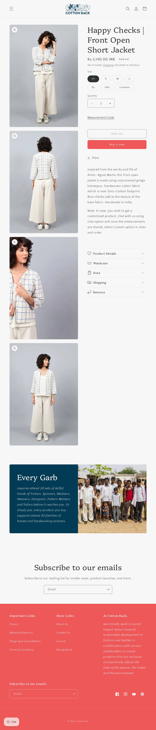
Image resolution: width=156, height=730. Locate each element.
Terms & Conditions (22, 649)
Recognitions (64, 649)
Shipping (108, 65)
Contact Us (63, 632)
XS (95, 79)
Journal (61, 641)
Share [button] (95, 157)
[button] (11, 9)
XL (95, 88)
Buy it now (117, 144)
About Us (62, 624)
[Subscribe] (108, 589)
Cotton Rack (82, 721)
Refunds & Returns (21, 632)
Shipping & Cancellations (25, 641)
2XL (109, 88)
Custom (126, 88)
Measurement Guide (101, 117)
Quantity (92, 95)
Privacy (14, 624)
